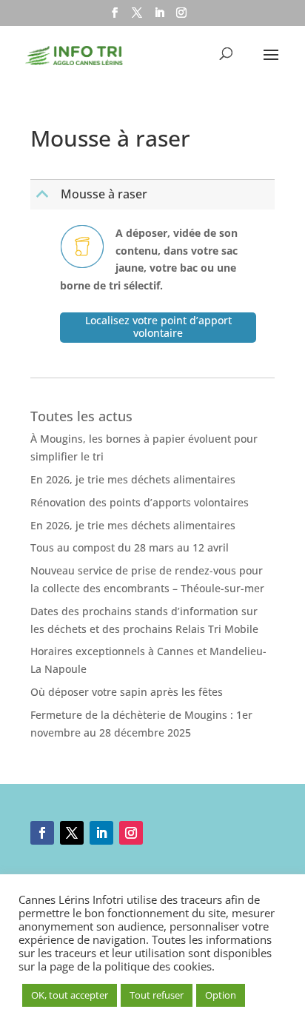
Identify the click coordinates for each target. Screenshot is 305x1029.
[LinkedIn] (159, 17)
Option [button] (220, 995)
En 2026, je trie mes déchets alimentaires (132, 479)
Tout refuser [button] (157, 995)
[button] (154, 195)
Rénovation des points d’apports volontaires (139, 502)
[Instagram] (181, 17)
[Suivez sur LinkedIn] (101, 833)
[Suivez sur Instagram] (131, 833)
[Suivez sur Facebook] (42, 833)
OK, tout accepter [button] (69, 995)
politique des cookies (158, 966)
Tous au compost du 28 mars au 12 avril (129, 547)
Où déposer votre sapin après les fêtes (126, 692)
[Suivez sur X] (72, 833)
